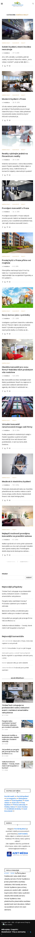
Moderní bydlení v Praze (14, 99)
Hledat (5, 574)
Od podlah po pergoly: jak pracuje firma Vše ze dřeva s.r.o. (10, 752)
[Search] (33, 4)
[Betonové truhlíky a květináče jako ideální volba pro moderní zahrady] (27, 738)
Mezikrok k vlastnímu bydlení (16, 481)
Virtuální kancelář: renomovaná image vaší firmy (17, 425)
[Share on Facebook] (2, 66)
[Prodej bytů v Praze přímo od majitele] (17, 242)
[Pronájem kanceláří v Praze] (17, 190)
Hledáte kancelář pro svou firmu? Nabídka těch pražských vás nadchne (17, 370)
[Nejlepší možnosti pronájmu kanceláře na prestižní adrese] (17, 516)
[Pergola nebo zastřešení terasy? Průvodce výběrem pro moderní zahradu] (27, 724)
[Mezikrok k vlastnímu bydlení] (17, 464)
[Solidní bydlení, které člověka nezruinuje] (17, 29)
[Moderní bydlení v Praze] (17, 81)
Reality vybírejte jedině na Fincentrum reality (15, 155)
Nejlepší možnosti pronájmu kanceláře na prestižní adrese (17, 534)
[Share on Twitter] (5, 66)
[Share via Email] (9, 66)
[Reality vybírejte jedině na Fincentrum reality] (17, 136)
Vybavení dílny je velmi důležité (17, 663)
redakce (7, 53)
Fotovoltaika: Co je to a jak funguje (19, 648)
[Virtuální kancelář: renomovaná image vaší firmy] (17, 406)
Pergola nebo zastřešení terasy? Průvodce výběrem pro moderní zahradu (14, 603)
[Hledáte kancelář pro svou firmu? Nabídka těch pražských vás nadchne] (17, 349)
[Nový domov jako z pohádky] (17, 297)
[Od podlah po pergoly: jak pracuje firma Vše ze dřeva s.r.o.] (27, 752)
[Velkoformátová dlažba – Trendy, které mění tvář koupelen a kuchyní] (27, 765)
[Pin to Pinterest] (7, 66)
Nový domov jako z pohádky (16, 315)
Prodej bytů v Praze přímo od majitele (16, 261)
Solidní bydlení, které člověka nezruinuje (16, 48)
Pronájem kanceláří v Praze (15, 208)
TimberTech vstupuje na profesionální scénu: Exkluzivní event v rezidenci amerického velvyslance (16, 593)
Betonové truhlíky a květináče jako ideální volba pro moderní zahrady (10, 738)
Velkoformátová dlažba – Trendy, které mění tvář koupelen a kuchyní (10, 765)
